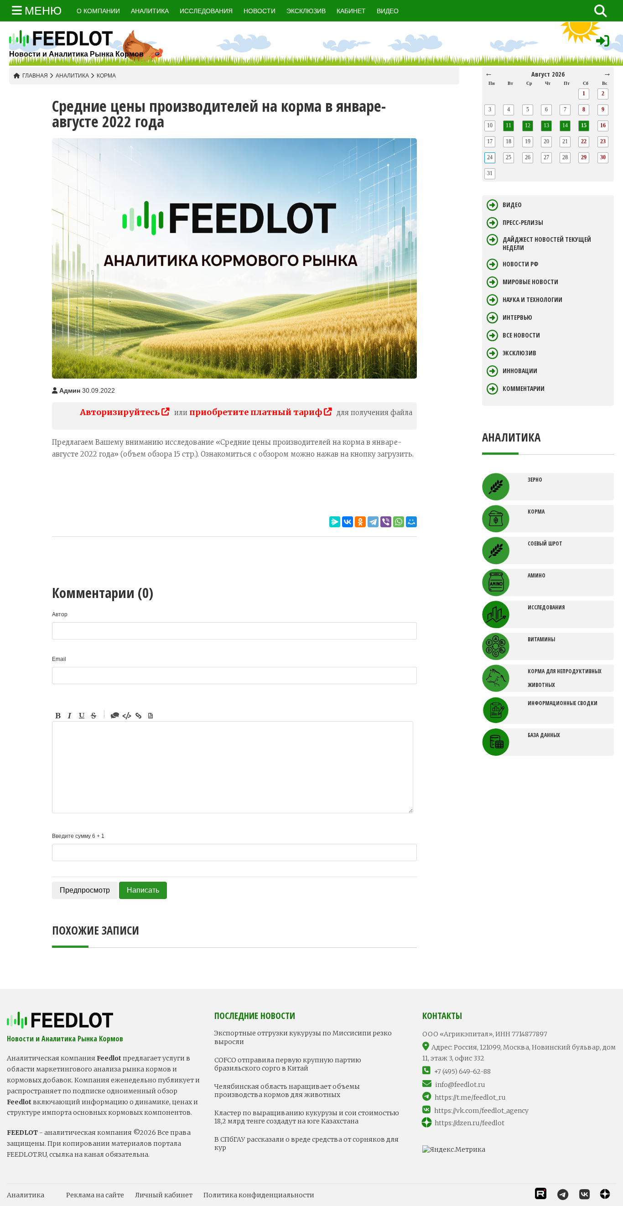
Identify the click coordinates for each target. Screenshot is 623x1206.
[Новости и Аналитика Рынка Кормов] (76, 38)
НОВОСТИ (259, 11)
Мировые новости (530, 282)
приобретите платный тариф (256, 412)
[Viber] (385, 521)
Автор (59, 614)
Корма (106, 76)
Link (138, 715)
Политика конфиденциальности (258, 1195)
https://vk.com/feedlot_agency (481, 1111)
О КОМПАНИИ (98, 11)
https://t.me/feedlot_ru (470, 1097)
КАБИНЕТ (351, 11)
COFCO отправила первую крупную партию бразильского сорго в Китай (287, 1064)
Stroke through (93, 715)
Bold (57, 715)
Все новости (521, 335)
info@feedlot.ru (460, 1085)
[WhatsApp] (398, 521)
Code (126, 715)
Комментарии (524, 389)
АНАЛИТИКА (150, 11)
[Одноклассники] (360, 521)
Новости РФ (520, 264)
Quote (114, 715)
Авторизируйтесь (120, 412)
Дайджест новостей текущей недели (547, 243)
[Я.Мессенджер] (334, 521)
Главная (35, 76)
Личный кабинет (163, 1195)
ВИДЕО (388, 11)
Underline (81, 715)
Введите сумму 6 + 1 (78, 836)
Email (59, 659)
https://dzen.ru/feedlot (469, 1123)
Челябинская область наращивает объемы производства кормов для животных (287, 1090)
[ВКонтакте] (347, 521)
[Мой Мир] (411, 521)
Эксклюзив (519, 353)
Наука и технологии (532, 300)
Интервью (517, 317)
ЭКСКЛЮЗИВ (306, 11)
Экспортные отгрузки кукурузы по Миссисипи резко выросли (303, 1037)
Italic (69, 715)
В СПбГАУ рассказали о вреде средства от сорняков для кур (306, 1143)
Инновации (520, 371)
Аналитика (72, 76)
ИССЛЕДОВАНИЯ (206, 11)
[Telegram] (373, 521)
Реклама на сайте (95, 1195)
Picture (150, 715)
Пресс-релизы (523, 222)
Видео (512, 205)
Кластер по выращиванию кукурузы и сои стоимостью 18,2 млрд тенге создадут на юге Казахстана (306, 1117)
